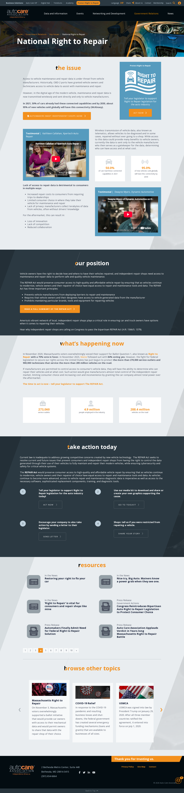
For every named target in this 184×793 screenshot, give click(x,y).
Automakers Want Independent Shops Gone (56, 116)
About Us (139, 3)
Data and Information (55, 13)
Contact (148, 3)
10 (71, 650)
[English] (118, 7)
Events (80, 13)
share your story (129, 533)
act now (48, 504)
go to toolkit (127, 504)
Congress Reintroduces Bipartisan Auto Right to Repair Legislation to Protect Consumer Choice (139, 609)
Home (20, 34)
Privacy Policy (128, 767)
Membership (158, 3)
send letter (50, 536)
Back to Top (90, 791)
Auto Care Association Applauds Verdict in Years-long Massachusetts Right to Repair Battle (137, 632)
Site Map (141, 767)
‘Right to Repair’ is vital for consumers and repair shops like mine (66, 606)
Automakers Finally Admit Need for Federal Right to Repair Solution (65, 631)
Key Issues (54, 34)
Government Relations (146, 13)
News (170, 13)
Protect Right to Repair (88, 3)
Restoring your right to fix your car (65, 580)
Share (128, 3)
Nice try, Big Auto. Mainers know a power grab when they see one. (138, 580)
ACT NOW (139, 113)
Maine (84, 356)
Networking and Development (109, 13)
